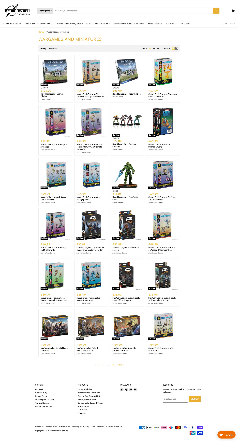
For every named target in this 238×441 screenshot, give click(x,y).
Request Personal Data (44, 406)
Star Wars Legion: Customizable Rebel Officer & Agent (126, 299)
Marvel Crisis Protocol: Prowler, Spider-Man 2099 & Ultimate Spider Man (89, 146)
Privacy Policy (41, 393)
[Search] (216, 11)
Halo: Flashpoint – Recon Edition (126, 94)
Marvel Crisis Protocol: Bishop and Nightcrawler (53, 248)
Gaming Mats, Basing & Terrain (128, 23)
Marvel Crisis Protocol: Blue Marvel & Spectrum (88, 299)
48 (158, 48)
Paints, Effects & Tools (97, 23)
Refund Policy (41, 396)
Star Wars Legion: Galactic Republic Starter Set (87, 349)
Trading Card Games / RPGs (68, 23)
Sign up (195, 399)
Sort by (43, 48)
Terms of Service (42, 403)
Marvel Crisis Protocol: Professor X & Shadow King (162, 198)
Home (41, 32)
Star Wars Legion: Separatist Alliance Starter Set (124, 349)
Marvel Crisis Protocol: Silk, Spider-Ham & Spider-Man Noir (90, 95)
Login (224, 24)
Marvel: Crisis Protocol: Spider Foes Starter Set (53, 198)
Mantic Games (46, 99)
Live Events (171, 23)
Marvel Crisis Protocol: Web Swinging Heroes (88, 198)
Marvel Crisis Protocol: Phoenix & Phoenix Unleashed (162, 95)
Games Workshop (11, 23)
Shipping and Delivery (44, 400)
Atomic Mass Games (83, 99)
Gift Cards (185, 23)
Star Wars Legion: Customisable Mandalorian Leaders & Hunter (90, 248)
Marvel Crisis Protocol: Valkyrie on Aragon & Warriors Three (161, 248)
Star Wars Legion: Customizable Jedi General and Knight (162, 299)
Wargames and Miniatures (38, 23)
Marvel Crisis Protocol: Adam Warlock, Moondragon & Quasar (54, 299)
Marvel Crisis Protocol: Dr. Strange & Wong (159, 145)
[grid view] (173, 48)
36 (154, 48)
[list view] (176, 48)
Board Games (154, 23)
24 (150, 48)
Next (120, 365)
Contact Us (39, 389)
